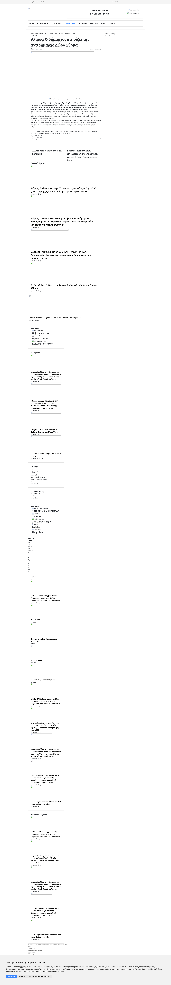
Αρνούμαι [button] (22, 976)
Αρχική (31, 23)
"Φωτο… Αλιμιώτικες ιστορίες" (39, 479)
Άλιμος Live (34, 49)
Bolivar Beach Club (99, 13)
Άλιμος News (70, 23)
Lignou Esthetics (100, 10)
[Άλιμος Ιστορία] (41, 646)
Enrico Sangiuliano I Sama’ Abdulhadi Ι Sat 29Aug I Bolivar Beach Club (46, 803)
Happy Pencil (38, 532)
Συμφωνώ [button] (11, 976)
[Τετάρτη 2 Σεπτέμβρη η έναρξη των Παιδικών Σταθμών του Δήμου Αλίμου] (50, 263)
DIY (31, 481)
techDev (36, 527)
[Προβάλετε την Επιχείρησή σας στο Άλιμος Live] (41, 625)
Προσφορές (83, 23)
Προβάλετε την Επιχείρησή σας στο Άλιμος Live (44, 640)
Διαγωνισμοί (34, 483)
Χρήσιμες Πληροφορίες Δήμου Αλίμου (44, 680)
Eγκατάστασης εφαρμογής (35, 951)
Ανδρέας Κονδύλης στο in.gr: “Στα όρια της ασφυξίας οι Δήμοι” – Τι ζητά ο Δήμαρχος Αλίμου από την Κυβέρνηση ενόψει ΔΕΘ (64, 190)
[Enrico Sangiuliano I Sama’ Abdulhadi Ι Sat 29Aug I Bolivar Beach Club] (41, 787)
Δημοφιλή (33, 577)
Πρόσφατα (34, 579)
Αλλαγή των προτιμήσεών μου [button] (39, 976)
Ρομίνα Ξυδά (35, 620)
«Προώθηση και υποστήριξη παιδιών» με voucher (46, 455)
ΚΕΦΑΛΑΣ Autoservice (42, 343)
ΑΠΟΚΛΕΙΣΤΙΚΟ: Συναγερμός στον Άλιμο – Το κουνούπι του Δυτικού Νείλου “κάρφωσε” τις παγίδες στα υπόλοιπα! (46, 598)
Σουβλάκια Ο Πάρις (41, 521)
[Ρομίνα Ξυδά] (41, 605)
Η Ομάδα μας (31, 949)
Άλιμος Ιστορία (36, 660)
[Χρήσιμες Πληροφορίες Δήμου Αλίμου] (41, 665)
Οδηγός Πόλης (57, 23)
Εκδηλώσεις (94, 23)
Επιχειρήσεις (34, 471)
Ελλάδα (103, 23)
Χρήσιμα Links (31, 953)
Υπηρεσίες (112, 23)
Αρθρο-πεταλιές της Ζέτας (38, 477)
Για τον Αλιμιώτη (42, 23)
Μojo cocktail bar (40, 333)
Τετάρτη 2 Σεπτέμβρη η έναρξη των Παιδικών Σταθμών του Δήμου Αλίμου (64, 287)
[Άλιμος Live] (31, 9)
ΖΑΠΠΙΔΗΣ (37, 516)
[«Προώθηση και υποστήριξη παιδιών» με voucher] (46, 437)
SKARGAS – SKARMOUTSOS (45, 511)
